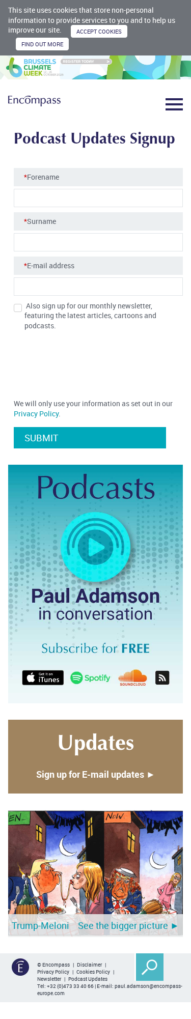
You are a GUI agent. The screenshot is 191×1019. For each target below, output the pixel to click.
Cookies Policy (93, 971)
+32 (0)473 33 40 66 (70, 985)
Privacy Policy (36, 413)
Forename (41, 177)
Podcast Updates (87, 978)
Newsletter (49, 978)
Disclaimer (89, 964)
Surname (40, 221)
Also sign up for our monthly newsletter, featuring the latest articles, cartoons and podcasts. (90, 315)
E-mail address (49, 265)
